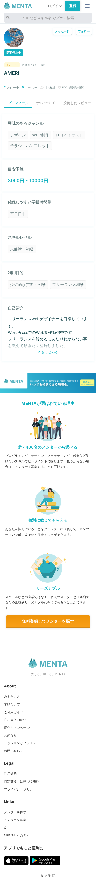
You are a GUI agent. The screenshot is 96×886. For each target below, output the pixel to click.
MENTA (50, 876)
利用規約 (10, 774)
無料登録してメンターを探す (48, 621)
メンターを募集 (15, 820)
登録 (72, 6)
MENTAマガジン (16, 835)
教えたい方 (12, 697)
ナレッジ (45, 103)
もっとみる (49, 352)
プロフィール (18, 103)
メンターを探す (15, 812)
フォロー (84, 31)
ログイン (55, 6)
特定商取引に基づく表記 (22, 781)
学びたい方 (12, 704)
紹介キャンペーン (17, 728)
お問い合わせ (13, 751)
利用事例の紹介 (15, 720)
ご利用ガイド (13, 712)
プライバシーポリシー (20, 789)
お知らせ (10, 735)
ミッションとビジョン (20, 743)
